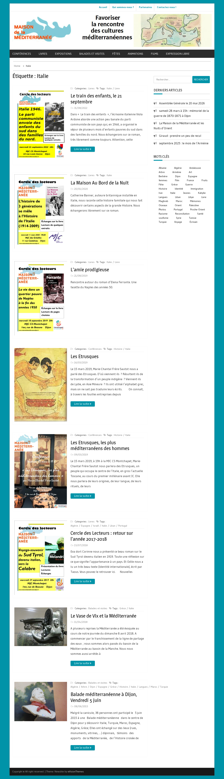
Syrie (178, 217)
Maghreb (163, 201)
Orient (178, 205)
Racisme (163, 213)
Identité (179, 188)
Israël (96, 525)
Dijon (92, 686)
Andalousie (195, 167)
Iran (161, 192)
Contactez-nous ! (166, 7)
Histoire (118, 348)
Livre (117, 88)
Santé (200, 213)
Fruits (205, 180)
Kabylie (202, 192)
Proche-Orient (197, 209)
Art (190, 172)
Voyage (178, 221)
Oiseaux (163, 205)
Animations (135, 53)
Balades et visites (91, 53)
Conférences (21, 53)
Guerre (189, 184)
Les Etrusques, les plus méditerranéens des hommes (100, 445)
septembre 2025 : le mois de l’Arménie (183, 143)
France (190, 180)
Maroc (154, 686)
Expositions (63, 53)
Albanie (162, 167)
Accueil (103, 7)
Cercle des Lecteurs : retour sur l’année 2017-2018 (102, 536)
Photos (162, 209)
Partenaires (145, 7)
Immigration (197, 188)
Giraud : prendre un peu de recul (180, 135)
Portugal (122, 525)
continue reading (83, 149)
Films (154, 53)
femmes (163, 180)
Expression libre (178, 53)
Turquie (164, 686)
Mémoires (195, 201)
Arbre (84, 686)
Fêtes (116, 53)
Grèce (123, 608)
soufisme (163, 217)
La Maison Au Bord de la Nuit (100, 183)
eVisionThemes (76, 771)
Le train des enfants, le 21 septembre (96, 99)
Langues (143, 686)
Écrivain (193, 221)
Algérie (74, 525)
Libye (191, 197)
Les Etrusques (85, 356)
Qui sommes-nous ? (123, 7)
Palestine (194, 205)
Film (177, 180)
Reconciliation (182, 213)
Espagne (85, 525)
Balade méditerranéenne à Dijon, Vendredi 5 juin (104, 697)
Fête (161, 184)
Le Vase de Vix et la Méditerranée (103, 616)
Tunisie (192, 217)
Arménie (176, 172)
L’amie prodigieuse (90, 270)
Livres (43, 53)
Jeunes (186, 192)
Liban (112, 525)
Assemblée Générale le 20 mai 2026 (182, 103)
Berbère (163, 176)
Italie (109, 88)
